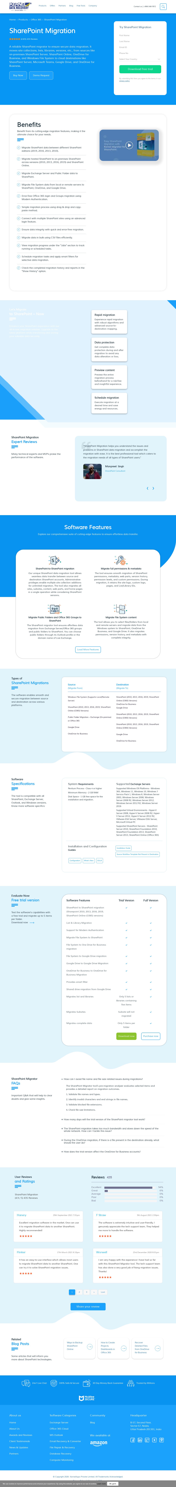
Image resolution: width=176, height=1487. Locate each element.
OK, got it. (112, 1483)
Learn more (101, 1483)
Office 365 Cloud (59, 1428)
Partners (13, 1453)
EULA (99, 861)
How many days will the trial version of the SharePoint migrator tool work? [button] (104, 1119)
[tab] (114, 1080)
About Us (14, 1428)
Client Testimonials (19, 1441)
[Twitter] (147, 1440)
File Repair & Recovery (62, 1447)
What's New (89, 861)
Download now (126, 1036)
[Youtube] (154, 1440)
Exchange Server (59, 1422)
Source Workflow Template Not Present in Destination (137, 854)
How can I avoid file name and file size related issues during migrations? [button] (103, 1079)
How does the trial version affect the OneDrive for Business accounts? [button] (102, 1152)
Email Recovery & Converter (65, 1441)
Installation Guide (123, 848)
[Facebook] (132, 1440)
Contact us (138, 7)
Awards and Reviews (20, 1435)
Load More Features (88, 649)
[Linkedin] (140, 1440)
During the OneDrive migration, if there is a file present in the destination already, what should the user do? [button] (111, 1141)
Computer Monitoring (61, 1460)
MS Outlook (56, 1435)
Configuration (75, 861)
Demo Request (41, 75)
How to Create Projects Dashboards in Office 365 (108, 1347)
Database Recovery (60, 1453)
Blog (92, 1422)
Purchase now (150, 1036)
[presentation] (147, 488)
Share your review (88, 1306)
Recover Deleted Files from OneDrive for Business (142, 1347)
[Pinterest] (161, 1440)
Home (12, 19)
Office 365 (36, 19)
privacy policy (124, 81)
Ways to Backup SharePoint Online (74, 1346)
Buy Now (18, 75)
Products (23, 19)
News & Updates (18, 1447)
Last (103, 1292)
